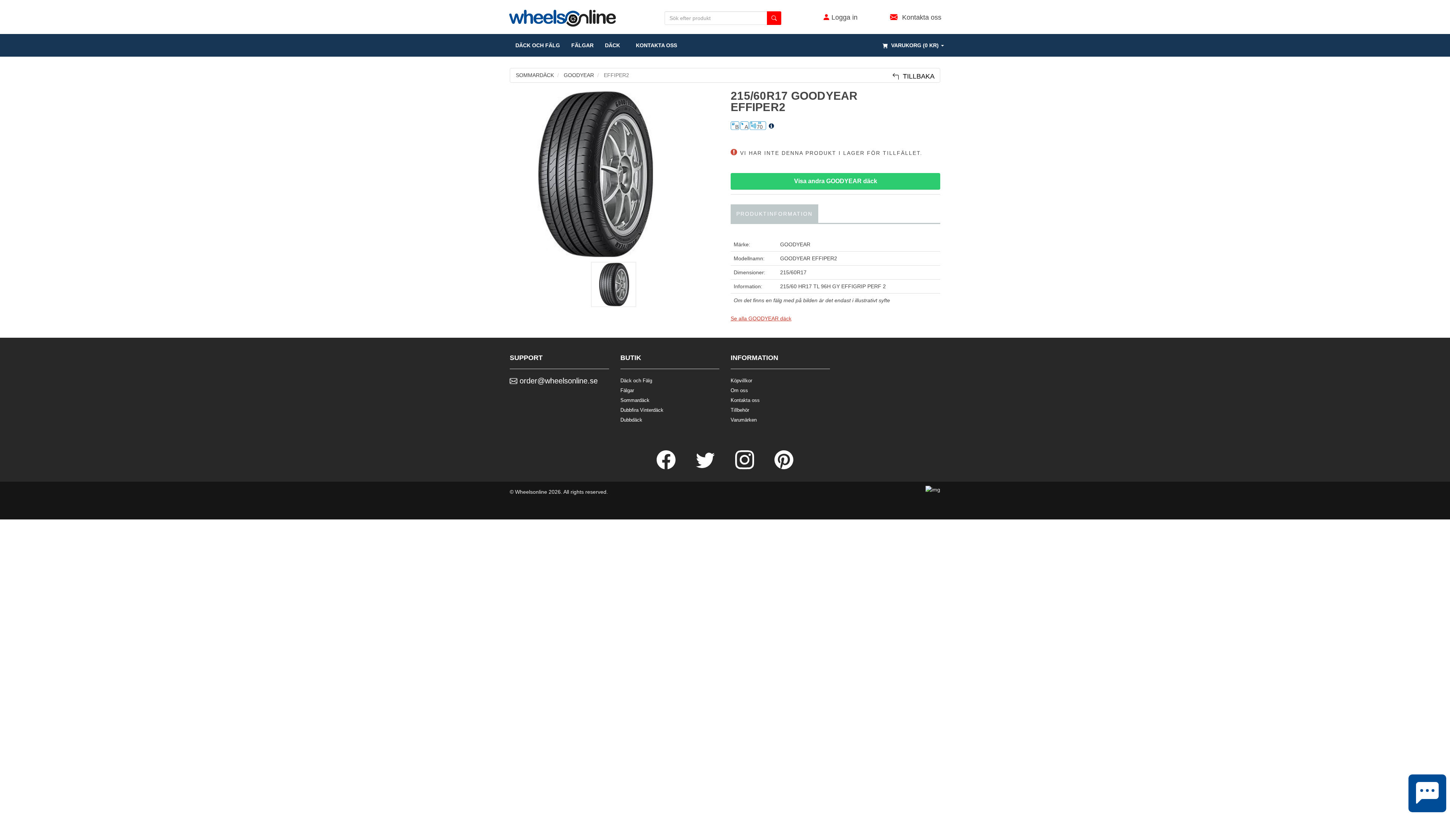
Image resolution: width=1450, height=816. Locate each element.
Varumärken (744, 420)
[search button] (774, 18)
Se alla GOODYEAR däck (761, 318)
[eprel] (771, 126)
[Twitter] (706, 467)
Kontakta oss (654, 45)
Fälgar (627, 390)
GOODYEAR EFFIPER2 (808, 258)
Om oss (739, 390)
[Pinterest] (784, 467)
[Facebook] (666, 467)
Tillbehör (740, 410)
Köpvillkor (741, 380)
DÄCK (612, 45)
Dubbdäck (631, 420)
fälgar (582, 45)
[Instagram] (745, 467)
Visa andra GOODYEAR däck (835, 181)
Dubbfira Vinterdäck (641, 410)
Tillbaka (917, 76)
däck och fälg (537, 45)
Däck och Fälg (636, 380)
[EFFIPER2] (614, 174)
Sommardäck (634, 400)
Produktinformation (774, 214)
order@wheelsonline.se (557, 381)
